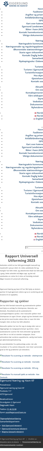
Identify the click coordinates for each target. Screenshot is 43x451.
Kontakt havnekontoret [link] (31, 32)
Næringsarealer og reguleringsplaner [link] (24, 46)
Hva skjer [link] (38, 75)
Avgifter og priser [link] (34, 14)
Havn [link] (40, 8)
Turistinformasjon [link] (34, 72)
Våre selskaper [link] (35, 95)
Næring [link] (39, 40)
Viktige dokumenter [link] (33, 35)
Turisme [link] (39, 66)
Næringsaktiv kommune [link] (31, 43)
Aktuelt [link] (39, 86)
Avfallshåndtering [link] (34, 17)
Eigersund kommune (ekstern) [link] (14, 428)
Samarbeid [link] (37, 58)
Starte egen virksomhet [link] (31, 52)
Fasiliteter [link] (38, 11)
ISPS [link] (41, 20)
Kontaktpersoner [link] (34, 92)
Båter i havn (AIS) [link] (34, 29)
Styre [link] (40, 98)
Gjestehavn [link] (37, 78)
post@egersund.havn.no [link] (16, 412)
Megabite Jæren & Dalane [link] (9, 442)
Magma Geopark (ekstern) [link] (13, 432)
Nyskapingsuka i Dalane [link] (31, 61)
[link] (15, 6)
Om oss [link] (39, 89)
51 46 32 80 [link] (11, 409)
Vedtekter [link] (38, 101)
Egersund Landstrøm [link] (32, 26)
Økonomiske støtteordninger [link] (28, 49)
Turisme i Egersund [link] (33, 69)
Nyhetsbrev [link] (37, 107)
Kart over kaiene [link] (34, 23)
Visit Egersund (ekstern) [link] (12, 425)
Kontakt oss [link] (37, 81)
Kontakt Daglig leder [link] (32, 55)
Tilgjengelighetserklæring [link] (10, 418)
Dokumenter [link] (36, 104)
